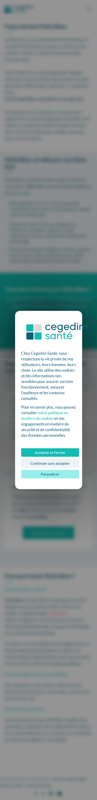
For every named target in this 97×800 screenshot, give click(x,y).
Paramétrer (50, 474)
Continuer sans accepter (50, 463)
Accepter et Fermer (50, 452)
